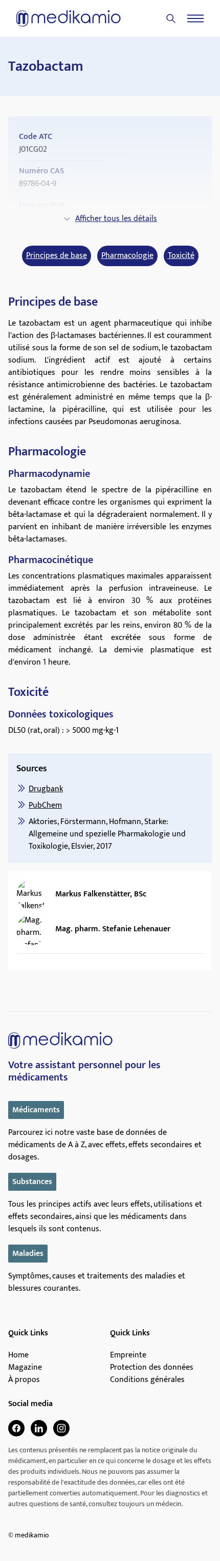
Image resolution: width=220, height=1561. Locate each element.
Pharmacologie (127, 256)
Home (18, 1355)
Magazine (25, 1368)
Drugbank (46, 789)
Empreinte (128, 1355)
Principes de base (56, 256)
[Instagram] (61, 1428)
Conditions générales (147, 1380)
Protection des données (151, 1368)
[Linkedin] (39, 1428)
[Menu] (195, 18)
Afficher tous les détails (116, 219)
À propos (24, 1380)
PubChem (45, 805)
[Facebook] (16, 1428)
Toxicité (181, 256)
